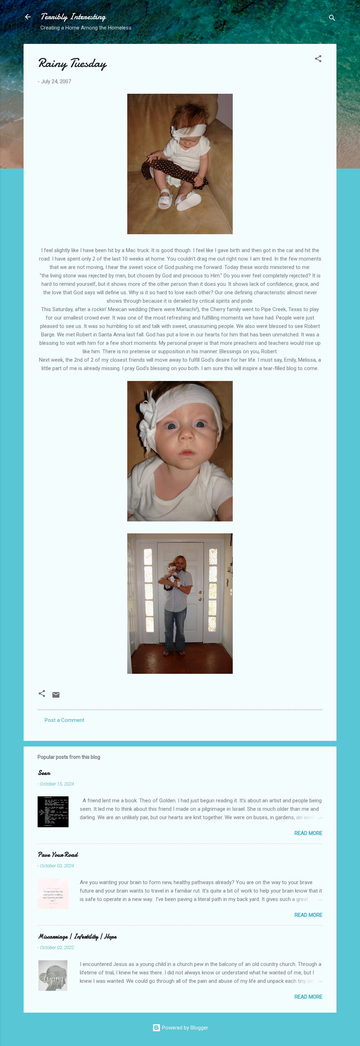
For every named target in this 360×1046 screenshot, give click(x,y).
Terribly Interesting (72, 16)
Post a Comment (64, 720)
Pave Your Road (57, 854)
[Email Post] (56, 697)
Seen (44, 773)
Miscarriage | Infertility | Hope (77, 936)
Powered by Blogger (184, 1028)
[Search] (332, 19)
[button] (318, 59)
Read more (308, 833)
